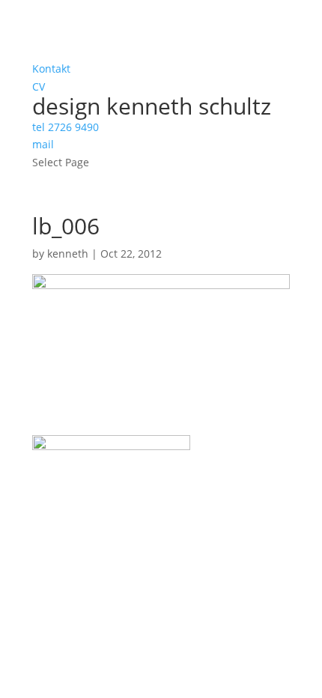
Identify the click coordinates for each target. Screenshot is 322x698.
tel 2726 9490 (65, 127)
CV (38, 86)
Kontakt (51, 68)
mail (43, 144)
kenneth (67, 253)
